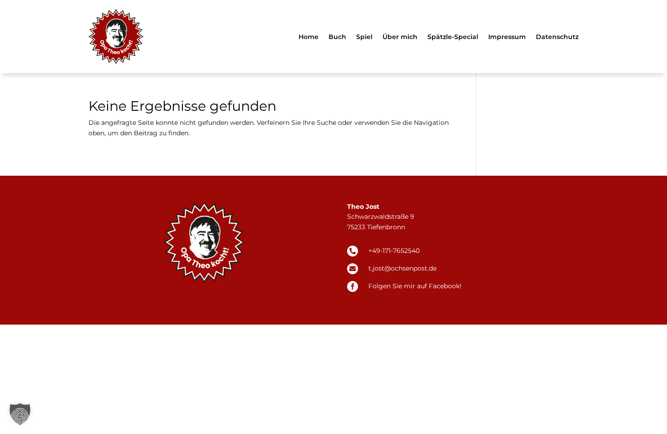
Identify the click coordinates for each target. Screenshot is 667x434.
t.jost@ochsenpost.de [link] (402, 268)
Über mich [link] (400, 37)
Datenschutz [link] (557, 37)
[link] (115, 36)
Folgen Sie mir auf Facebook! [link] (414, 286)
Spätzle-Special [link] (452, 37)
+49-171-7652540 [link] (394, 251)
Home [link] (309, 37)
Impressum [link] (507, 37)
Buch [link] (337, 37)
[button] (20, 414)
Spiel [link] (364, 37)
